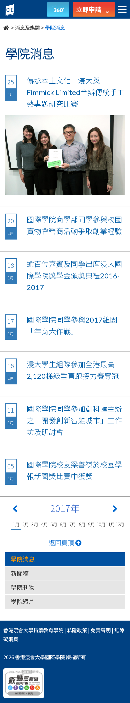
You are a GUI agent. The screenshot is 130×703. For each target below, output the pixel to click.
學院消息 (23, 558)
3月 (34, 524)
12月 (119, 524)
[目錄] (122, 10)
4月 (44, 524)
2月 (25, 524)
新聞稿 (20, 573)
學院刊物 (23, 587)
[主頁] (6, 27)
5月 (53, 524)
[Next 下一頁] (115, 510)
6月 (63, 524)
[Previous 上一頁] (15, 510)
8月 (82, 524)
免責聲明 (101, 630)
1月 (16, 524)
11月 (110, 524)
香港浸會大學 (18, 630)
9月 (91, 524)
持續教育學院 (48, 630)
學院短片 (23, 601)
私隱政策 (77, 630)
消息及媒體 (27, 27)
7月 (72, 524)
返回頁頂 (62, 542)
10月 (100, 524)
